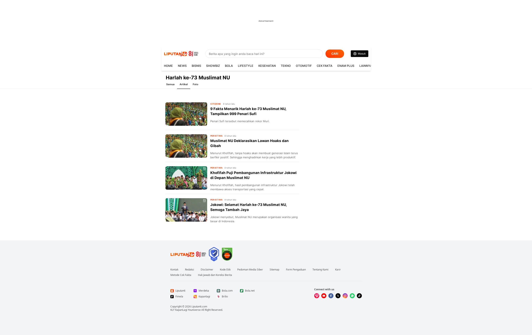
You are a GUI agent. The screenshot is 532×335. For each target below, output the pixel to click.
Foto (195, 84)
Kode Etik (225, 269)
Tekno (286, 65)
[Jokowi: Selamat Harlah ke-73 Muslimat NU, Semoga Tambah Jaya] (186, 210)
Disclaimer (207, 269)
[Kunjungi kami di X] (338, 295)
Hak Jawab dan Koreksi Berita (215, 275)
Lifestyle (245, 65)
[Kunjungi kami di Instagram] (345, 295)
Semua (170, 84)
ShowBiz (213, 65)
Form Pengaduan (296, 269)
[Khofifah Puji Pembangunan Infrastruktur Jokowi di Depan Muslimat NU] (186, 178)
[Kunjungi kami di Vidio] (316, 295)
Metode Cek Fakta (180, 275)
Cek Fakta (324, 65)
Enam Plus (345, 65)
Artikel (184, 84)
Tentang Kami (320, 269)
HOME (168, 65)
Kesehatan (267, 65)
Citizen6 (215, 104)
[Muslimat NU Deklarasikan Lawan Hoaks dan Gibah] (186, 146)
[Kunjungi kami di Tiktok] (359, 295)
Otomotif (304, 65)
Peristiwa (216, 136)
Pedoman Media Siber (250, 269)
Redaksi (189, 269)
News (182, 65)
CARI (334, 53)
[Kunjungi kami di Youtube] (323, 295)
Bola (229, 65)
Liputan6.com (199, 306)
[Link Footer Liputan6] (188, 254)
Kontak (174, 269)
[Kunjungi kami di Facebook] (330, 295)
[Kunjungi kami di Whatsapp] (352, 295)
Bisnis (196, 65)
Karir (338, 269)
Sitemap (274, 269)
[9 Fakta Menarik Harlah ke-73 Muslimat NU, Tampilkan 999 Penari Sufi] (186, 114)
